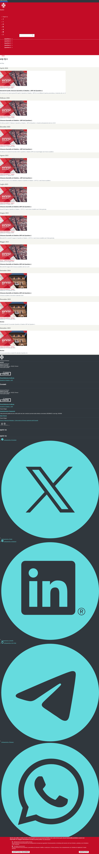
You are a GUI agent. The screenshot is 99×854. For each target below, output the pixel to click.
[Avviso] (49, 309)
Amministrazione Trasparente (7, 411)
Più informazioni (46, 839)
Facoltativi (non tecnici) (19, 846)
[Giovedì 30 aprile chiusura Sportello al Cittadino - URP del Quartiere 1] (33, 78)
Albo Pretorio (3, 415)
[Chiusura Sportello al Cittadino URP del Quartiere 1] (49, 194)
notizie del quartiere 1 (5, 86)
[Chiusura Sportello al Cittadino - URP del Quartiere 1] (49, 108)
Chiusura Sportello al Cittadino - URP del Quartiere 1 (16, 120)
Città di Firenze (3, 0)
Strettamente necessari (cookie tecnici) (23, 841)
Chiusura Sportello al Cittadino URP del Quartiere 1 (15, 206)
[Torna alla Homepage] (2, 359)
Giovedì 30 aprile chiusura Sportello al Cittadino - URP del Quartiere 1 (21, 90)
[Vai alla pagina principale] (3, 8)
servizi (4, 1)
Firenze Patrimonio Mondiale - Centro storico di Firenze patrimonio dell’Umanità (19, 420)
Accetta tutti (84, 852)
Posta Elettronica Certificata (7, 378)
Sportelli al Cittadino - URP (6, 380)
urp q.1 (12, 86)
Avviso (2, 321)
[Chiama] (5, 375)
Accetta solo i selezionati (21, 852)
